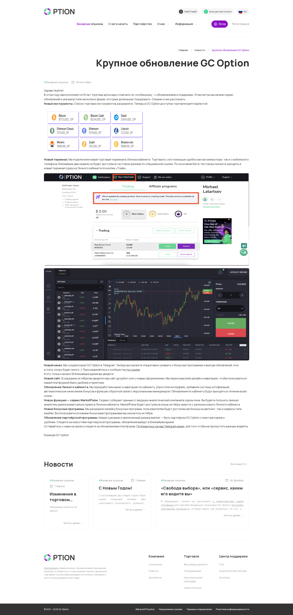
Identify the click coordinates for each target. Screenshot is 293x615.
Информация (184, 24)
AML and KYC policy (145, 609)
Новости (200, 50)
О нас (161, 24)
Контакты (224, 577)
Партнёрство (142, 24)
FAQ (221, 564)
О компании (155, 564)
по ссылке (133, 370)
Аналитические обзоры (233, 570)
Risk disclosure (51, 568)
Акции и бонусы (193, 587)
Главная (183, 50)
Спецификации (192, 570)
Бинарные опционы (57, 82)
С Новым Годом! (115, 488)
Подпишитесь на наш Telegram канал (160, 426)
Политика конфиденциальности (232, 609)
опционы (90, 24)
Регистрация (240, 24)
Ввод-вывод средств (195, 564)
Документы (155, 577)
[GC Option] (59, 557)
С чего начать (118, 24)
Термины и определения (199, 609)
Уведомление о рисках (170, 609)
